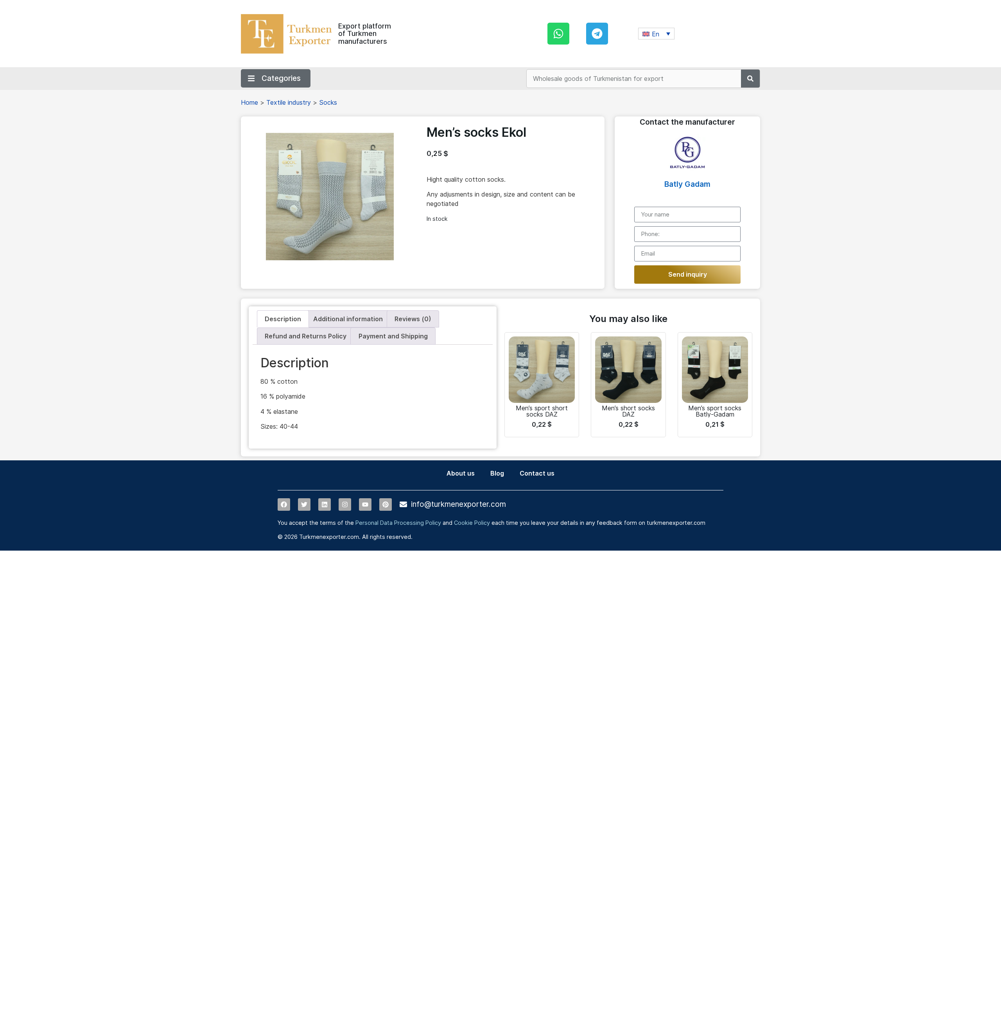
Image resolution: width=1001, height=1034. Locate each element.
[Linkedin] (324, 504)
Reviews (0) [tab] (413, 319)
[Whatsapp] (558, 34)
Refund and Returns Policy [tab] (305, 336)
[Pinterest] (385, 504)
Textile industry (288, 102)
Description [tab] (283, 319)
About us (461, 473)
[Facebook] (284, 504)
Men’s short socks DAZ (628, 411)
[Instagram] (345, 504)
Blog (497, 473)
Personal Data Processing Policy (398, 522)
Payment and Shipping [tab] (393, 336)
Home (249, 102)
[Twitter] (304, 504)
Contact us (537, 473)
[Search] (750, 79)
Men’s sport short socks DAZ (542, 411)
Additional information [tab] (348, 319)
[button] (656, 33)
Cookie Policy (472, 522)
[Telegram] (597, 34)
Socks (328, 102)
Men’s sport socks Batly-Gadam (714, 411)
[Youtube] (365, 504)
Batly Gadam (687, 184)
